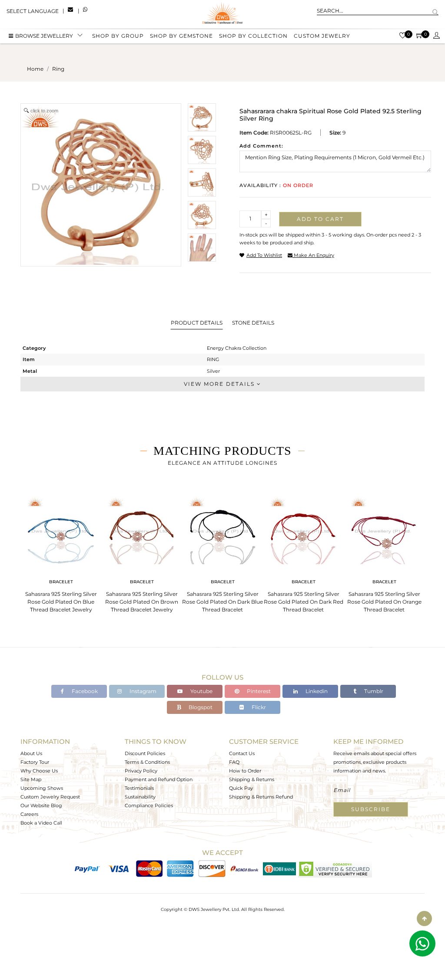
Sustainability (140, 797)
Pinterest (258, 691)
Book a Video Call (41, 823)
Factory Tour (34, 762)
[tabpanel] (60, 552)
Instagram (142, 691)
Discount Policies (145, 753)
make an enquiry (313, 255)
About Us (31, 753)
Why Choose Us (39, 771)
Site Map (30, 779)
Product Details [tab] (196, 322)
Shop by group (118, 36)
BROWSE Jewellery (44, 36)
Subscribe (370, 809)
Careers (29, 814)
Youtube (201, 691)
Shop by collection (253, 36)
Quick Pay (241, 788)
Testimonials (139, 788)
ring (58, 69)
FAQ (234, 762)
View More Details (220, 384)
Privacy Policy (141, 771)
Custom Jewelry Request (50, 797)
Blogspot (200, 707)
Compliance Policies (149, 805)
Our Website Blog (41, 805)
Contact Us (242, 753)
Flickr (258, 707)
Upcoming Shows (41, 788)
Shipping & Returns (251, 779)
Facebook (84, 691)
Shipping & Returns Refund (261, 797)
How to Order (245, 771)
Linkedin (316, 691)
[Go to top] (424, 918)
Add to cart (320, 219)
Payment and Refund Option (159, 779)
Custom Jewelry (322, 36)
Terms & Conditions (147, 762)
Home (35, 69)
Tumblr (373, 691)
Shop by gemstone (181, 36)
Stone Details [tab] (253, 322)
